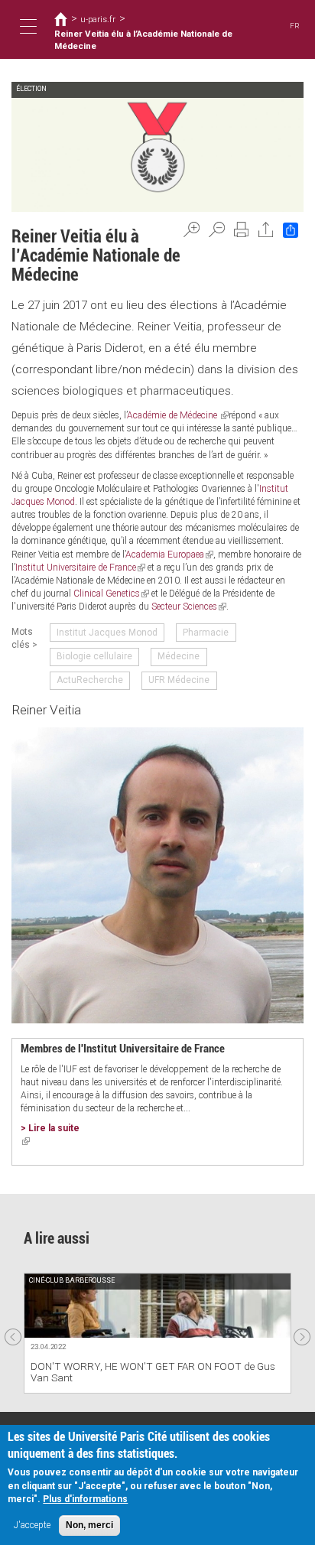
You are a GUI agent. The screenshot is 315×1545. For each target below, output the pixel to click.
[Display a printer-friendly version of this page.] (241, 229)
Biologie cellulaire (94, 656)
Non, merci (89, 1525)
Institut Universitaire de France (80, 567)
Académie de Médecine (178, 415)
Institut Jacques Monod (107, 632)
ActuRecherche (90, 680)
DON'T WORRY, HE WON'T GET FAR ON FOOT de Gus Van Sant (153, 1372)
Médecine (179, 656)
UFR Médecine (178, 680)
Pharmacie (206, 632)
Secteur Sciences (188, 606)
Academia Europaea (169, 554)
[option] (157, 1333)
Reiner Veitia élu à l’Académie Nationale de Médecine (143, 39)
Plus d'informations (85, 1499)
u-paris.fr (97, 19)
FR (295, 25)
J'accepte (32, 1525)
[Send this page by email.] (266, 229)
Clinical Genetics (111, 593)
